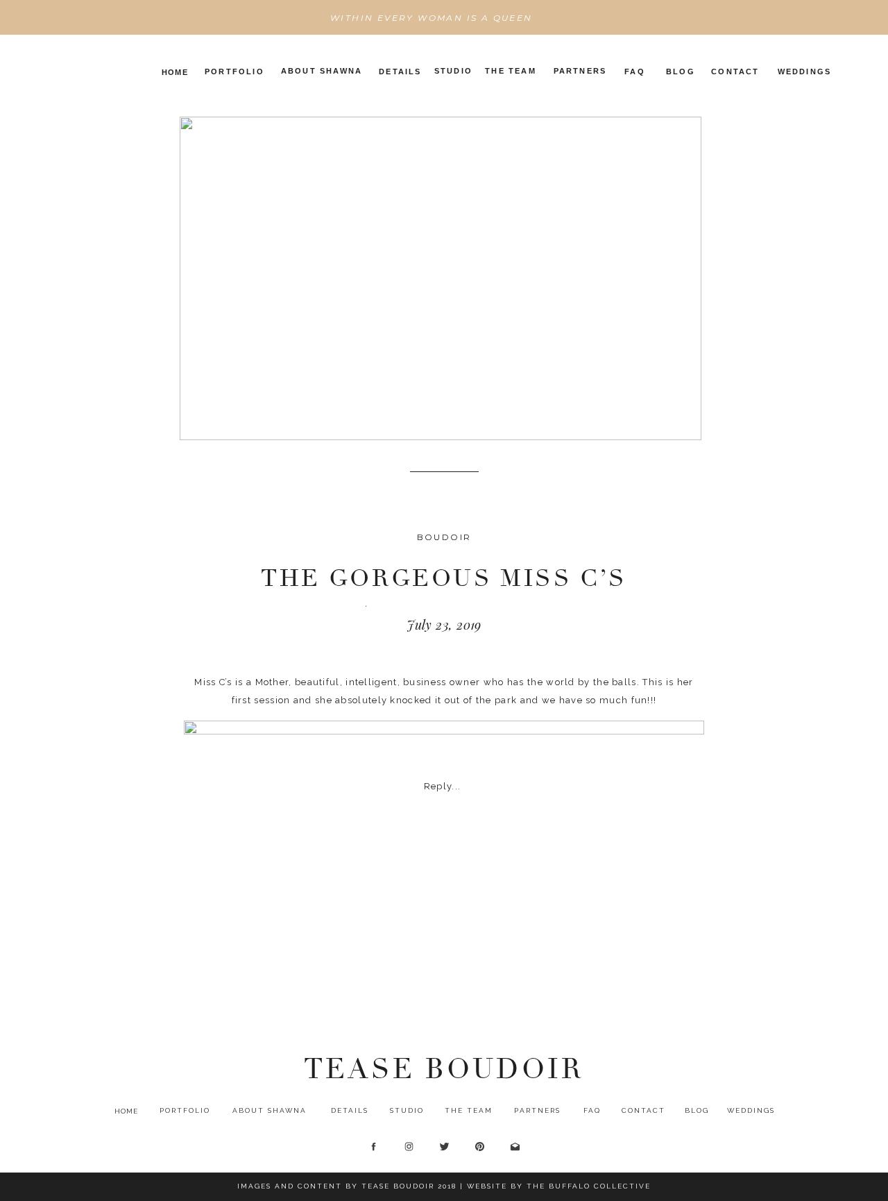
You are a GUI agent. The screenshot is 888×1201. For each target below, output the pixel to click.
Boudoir (444, 537)
